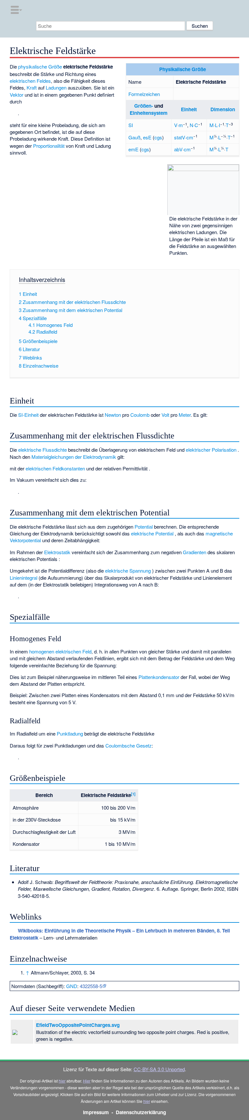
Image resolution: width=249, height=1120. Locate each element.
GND (71, 986)
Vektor (16, 94)
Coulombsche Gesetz (128, 745)
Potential (144, 526)
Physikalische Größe (182, 69)
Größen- (143, 105)
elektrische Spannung (128, 570)
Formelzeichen (144, 94)
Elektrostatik (57, 552)
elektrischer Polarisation (211, 449)
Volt (165, 414)
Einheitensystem (149, 112)
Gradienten (194, 552)
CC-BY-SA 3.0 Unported (159, 1069)
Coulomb (139, 414)
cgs (158, 137)
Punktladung (70, 733)
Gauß (134, 137)
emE (133, 149)
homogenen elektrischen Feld (60, 651)
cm (189, 137)
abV (178, 149)
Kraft (32, 87)
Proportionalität (49, 145)
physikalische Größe (40, 66)
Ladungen (56, 87)
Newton (113, 414)
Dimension (222, 109)
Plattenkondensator (158, 676)
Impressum (96, 1112)
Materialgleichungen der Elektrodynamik (73, 456)
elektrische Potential (152, 533)
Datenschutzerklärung (141, 1112)
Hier (86, 1080)
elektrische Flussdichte (42, 449)
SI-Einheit (28, 414)
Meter (185, 414)
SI (130, 125)
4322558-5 (91, 986)
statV (179, 137)
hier (62, 1080)
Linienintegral (23, 577)
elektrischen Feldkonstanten (55, 468)
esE (147, 137)
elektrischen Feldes (30, 80)
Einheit (189, 109)
